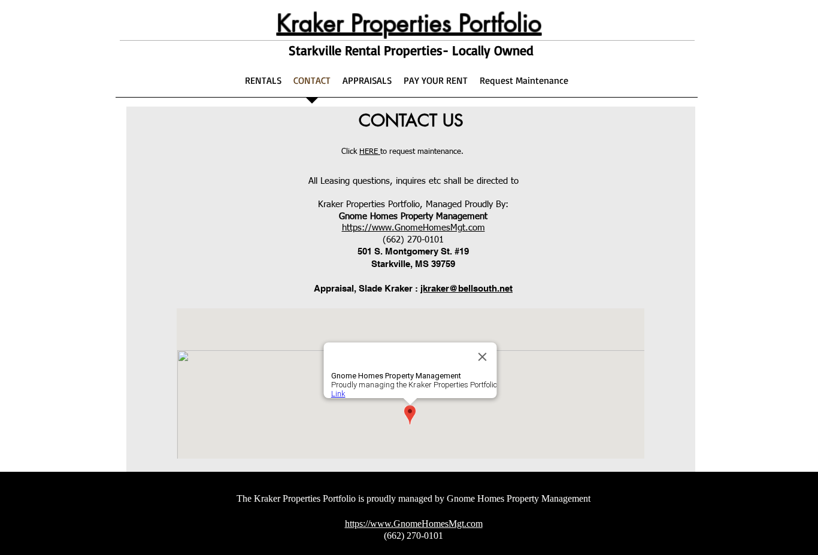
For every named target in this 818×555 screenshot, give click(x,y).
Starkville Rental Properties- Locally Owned (411, 50)
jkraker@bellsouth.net (466, 288)
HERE (369, 152)
